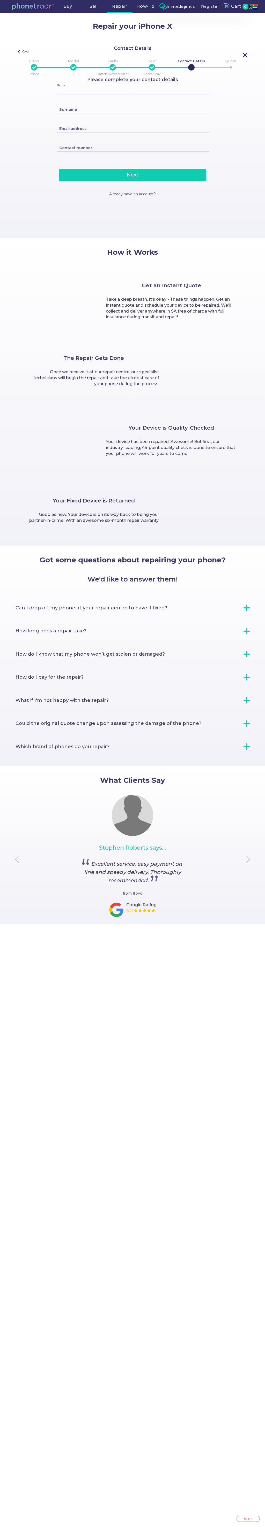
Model (73, 61)
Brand (34, 61)
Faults (113, 61)
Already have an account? (132, 194)
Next (132, 175)
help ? (248, 1518)
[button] (33, 6)
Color (152, 61)
